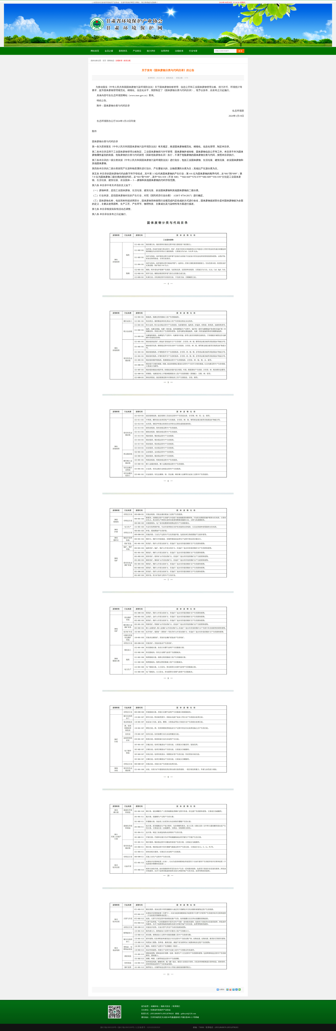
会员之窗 (109, 51)
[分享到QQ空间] (227, 989)
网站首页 (95, 51)
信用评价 (165, 51)
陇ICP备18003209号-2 (127, 1027)
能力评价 (151, 51)
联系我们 (176, 1006)
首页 (104, 61)
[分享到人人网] (236, 989)
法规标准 (179, 51)
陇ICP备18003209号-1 (109, 1027)
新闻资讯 (123, 51)
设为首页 (145, 1006)
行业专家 (193, 51)
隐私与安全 (165, 1006)
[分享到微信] (239, 989)
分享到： (222, 989)
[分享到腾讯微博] (233, 989)
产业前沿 (137, 51)
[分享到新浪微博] (230, 989)
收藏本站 (154, 1006)
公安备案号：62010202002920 (148, 1027)
